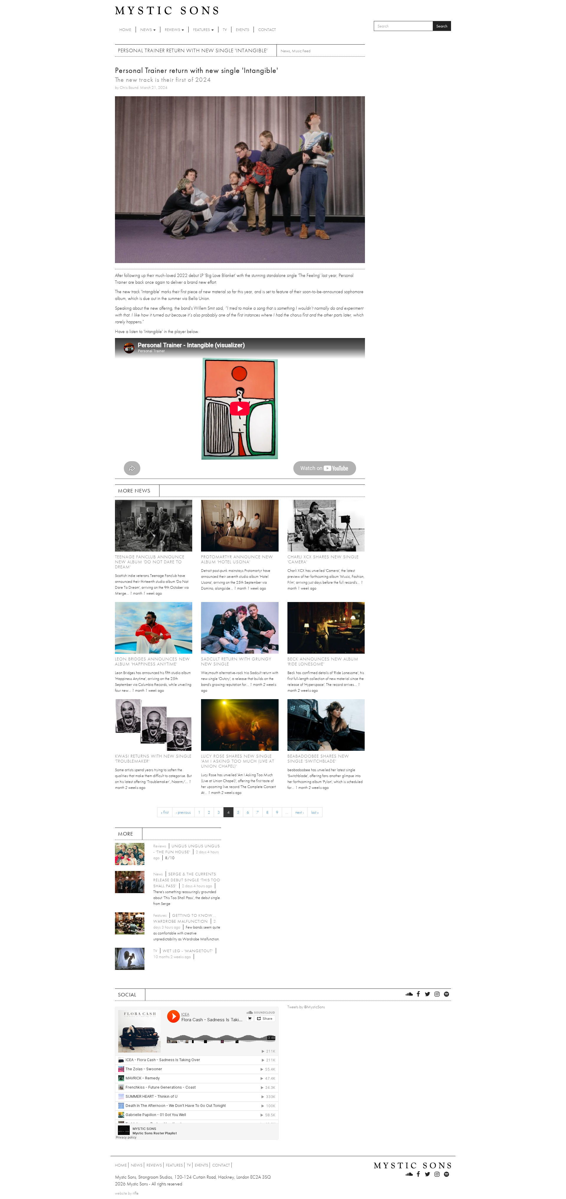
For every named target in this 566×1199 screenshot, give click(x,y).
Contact (267, 29)
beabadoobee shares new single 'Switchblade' (318, 758)
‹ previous (183, 812)
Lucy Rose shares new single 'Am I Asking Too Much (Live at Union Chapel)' (237, 761)
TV (225, 29)
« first (165, 812)
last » (315, 812)
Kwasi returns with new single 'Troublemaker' (153, 758)
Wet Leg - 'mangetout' (188, 950)
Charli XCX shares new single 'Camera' (323, 559)
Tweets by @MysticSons (306, 1006)
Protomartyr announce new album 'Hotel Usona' (237, 559)
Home (125, 29)
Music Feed (301, 50)
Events (242, 29)
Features (202, 29)
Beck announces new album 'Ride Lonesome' (322, 661)
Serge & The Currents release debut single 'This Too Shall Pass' (186, 879)
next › (299, 812)
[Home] (166, 10)
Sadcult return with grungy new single (236, 661)
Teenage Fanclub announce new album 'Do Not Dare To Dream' (150, 562)
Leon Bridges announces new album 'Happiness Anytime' (152, 661)
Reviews (173, 29)
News (146, 29)
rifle (136, 1193)
